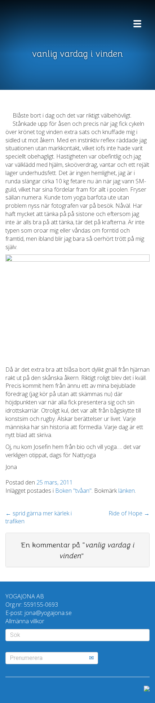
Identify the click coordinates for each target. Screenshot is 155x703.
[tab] (77, 550)
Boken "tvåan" (73, 491)
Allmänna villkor (24, 621)
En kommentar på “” (77, 550)
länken (126, 491)
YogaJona (49, 20)
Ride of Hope (129, 513)
